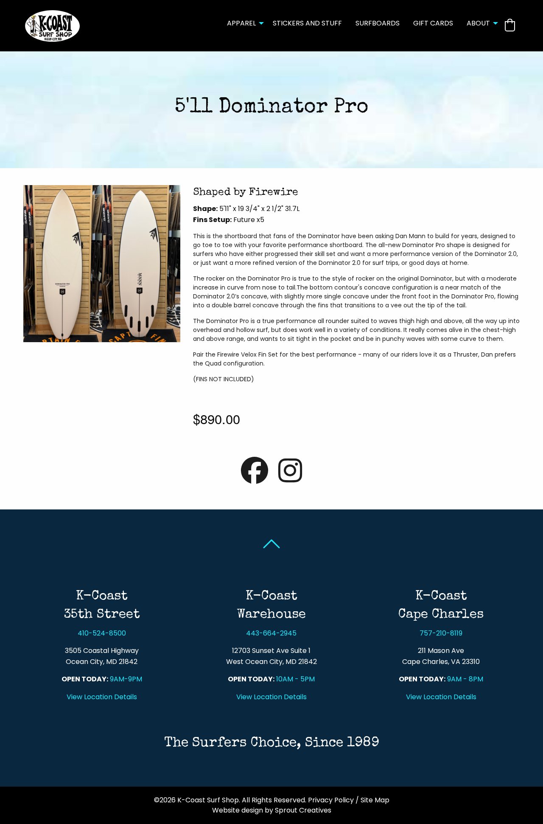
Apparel (241, 23)
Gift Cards (433, 23)
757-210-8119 (441, 633)
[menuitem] (243, 25)
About (478, 23)
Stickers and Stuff (307, 23)
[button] (510, 25)
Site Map (375, 800)
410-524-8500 (102, 633)
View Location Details (102, 697)
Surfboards (377, 23)
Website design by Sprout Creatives (271, 810)
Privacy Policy (331, 800)
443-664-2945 (271, 633)
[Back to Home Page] (52, 25)
